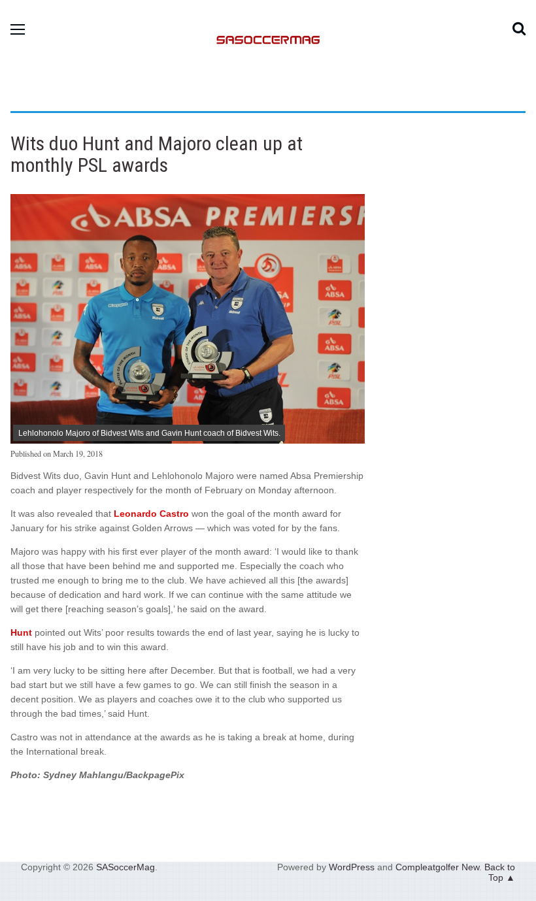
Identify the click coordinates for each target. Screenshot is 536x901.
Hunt (21, 632)
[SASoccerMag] (267, 95)
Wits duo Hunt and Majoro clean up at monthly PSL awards (156, 154)
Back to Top (499, 872)
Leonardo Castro (151, 513)
